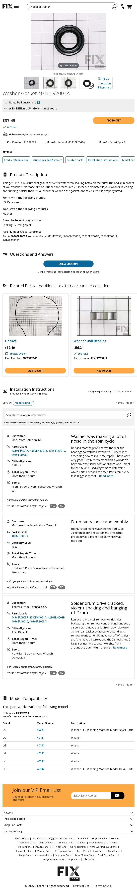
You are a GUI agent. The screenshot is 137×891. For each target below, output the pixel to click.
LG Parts (81, 842)
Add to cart (114, 120)
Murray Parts (25, 846)
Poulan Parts (41, 846)
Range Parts (25, 855)
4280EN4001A (20, 450)
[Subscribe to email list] (117, 795)
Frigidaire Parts (99, 838)
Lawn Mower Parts (84, 855)
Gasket (11, 341)
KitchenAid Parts (65, 842)
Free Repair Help (14, 819)
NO (61, 506)
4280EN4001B (38, 450)
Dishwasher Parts (25, 850)
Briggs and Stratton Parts (61, 838)
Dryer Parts (83, 850)
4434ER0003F (20, 617)
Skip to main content (69, 7)
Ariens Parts (38, 838)
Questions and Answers (47, 160)
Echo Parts (83, 838)
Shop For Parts (13, 825)
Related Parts (75, 160)
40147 (40, 761)
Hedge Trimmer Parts (53, 859)
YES (53, 506)
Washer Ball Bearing (90, 341)
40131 (40, 745)
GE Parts (115, 838)
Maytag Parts (96, 842)
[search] (114, 6)
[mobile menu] (16, 6)
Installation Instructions (103, 160)
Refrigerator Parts (64, 850)
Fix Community (13, 831)
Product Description (16, 160)
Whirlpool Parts (78, 846)
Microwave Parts (43, 855)
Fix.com (8, 812)
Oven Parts (113, 850)
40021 (40, 730)
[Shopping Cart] (129, 6)
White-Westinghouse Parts (103, 846)
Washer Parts (44, 850)
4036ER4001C (56, 450)
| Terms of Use (80, 886)
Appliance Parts (63, 855)
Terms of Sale (103, 886)
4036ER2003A (20, 454)
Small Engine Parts (107, 855)
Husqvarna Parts (26, 842)
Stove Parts (98, 850)
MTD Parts (112, 842)
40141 (40, 753)
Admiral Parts (22, 838)
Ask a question (68, 264)
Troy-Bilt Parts (59, 846)
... (105, 476)
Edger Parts (74, 859)
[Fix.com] (8, 6)
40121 (40, 737)
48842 (40, 769)
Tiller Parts (89, 859)
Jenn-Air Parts (46, 842)
